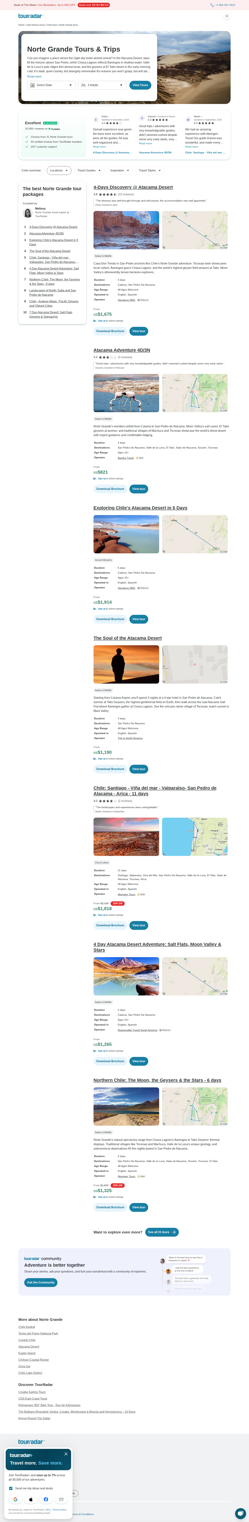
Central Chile (27, 1340)
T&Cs (49, 1510)
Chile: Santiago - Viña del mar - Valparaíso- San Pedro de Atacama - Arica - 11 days (204, 152)
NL (73, 1493)
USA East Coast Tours (32, 1398)
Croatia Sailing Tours (32, 1392)
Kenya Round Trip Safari (34, 1418)
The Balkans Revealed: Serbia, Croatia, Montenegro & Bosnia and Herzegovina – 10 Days (76, 1411)
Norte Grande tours (68, 25)
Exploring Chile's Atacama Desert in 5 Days (53, 242)
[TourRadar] (31, 16)
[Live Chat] (240, 1513)
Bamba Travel (126, 458)
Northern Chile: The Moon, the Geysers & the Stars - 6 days (54, 281)
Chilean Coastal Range (33, 1359)
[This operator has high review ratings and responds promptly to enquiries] (140, 458)
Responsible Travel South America (137, 1030)
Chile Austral (26, 1326)
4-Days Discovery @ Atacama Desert (111, 152)
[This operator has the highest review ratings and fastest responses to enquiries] (144, 300)
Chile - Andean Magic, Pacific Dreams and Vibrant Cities (53, 303)
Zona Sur (24, 1366)
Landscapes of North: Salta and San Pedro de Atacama (52, 292)
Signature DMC (126, 300)
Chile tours (52, 25)
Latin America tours (35, 25)
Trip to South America (130, 738)
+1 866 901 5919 (225, 4)
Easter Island (26, 1353)
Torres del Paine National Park (38, 1333)
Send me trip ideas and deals (34, 1488)
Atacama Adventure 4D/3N (155, 152)
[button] (162, 320)
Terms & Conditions (82, 1514)
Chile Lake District (30, 1372)
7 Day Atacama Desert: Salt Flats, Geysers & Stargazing (51, 314)
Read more (34, 76)
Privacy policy (60, 1510)
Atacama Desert (28, 1346)
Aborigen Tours (126, 894)
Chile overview (31, 170)
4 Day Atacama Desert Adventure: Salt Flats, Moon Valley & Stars (54, 270)
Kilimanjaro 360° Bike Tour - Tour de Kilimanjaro (49, 1405)
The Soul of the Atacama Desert (49, 251)
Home (21, 25)
